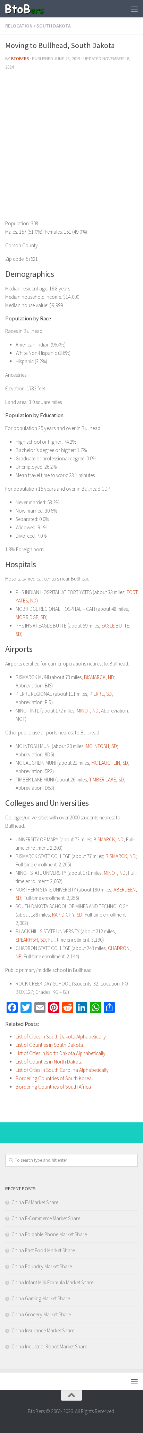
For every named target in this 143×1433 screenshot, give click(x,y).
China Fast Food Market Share (43, 1250)
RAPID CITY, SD (67, 914)
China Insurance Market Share (42, 1330)
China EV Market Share (34, 1202)
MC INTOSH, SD (101, 746)
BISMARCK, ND (99, 677)
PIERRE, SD (101, 694)
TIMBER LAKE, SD (106, 779)
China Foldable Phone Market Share (49, 1234)
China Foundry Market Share (41, 1266)
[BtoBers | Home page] (31, 9)
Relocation (19, 26)
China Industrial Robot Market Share (49, 1346)
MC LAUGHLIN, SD (109, 763)
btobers (20, 59)
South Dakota (53, 26)
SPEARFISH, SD (31, 939)
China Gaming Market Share (40, 1298)
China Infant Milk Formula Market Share (52, 1282)
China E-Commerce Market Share (45, 1218)
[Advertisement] (71, 147)
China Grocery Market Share (41, 1314)
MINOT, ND (88, 710)
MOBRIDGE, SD (31, 617)
